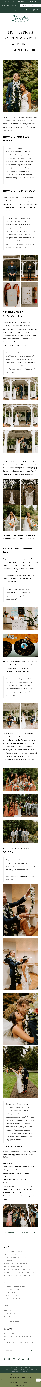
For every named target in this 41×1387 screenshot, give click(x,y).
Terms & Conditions (18, 1369)
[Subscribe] (29, 1351)
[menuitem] (10, 5)
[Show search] (27, 10)
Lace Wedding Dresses (13, 1266)
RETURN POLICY (32, 1369)
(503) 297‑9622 (9, 1333)
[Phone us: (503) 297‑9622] (30, 10)
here (24, 1385)
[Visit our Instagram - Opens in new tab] (9, 1359)
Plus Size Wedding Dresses (16, 1255)
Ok (38, 1380)
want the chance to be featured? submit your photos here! (21, 1232)
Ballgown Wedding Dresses (16, 1257)
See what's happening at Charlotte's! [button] (20, 2)
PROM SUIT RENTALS (12, 1298)
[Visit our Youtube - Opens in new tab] (23, 1359)
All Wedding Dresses (13, 1252)
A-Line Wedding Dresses (14, 1260)
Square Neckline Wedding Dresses (19, 1272)
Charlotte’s (17, 329)
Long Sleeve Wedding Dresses (17, 1269)
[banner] (20, 18)
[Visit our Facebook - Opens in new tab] (5, 1359)
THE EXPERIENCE (10, 1293)
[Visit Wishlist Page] (34, 10)
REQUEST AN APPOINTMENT (15, 1287)
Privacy (7, 1369)
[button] (3, 10)
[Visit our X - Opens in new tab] (19, 1359)
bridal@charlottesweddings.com (18, 1342)
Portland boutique (10, 5)
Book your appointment (13, 1155)
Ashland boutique (31, 5)
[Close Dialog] (2, 1380)
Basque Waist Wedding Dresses (17, 1275)
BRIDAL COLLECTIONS (12, 1290)
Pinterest (15, 322)
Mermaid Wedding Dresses (15, 1263)
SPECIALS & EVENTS (11, 1295)
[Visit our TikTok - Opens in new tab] (28, 1359)
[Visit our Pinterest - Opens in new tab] (14, 1359)
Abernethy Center (20, 743)
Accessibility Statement (20, 1371)
